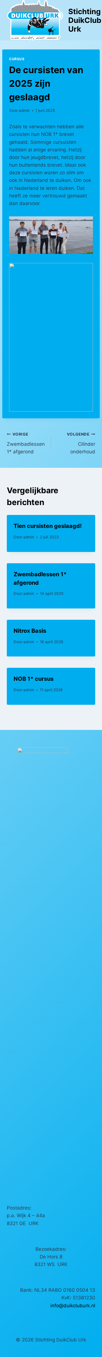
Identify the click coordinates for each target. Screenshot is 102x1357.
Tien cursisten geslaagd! (48, 526)
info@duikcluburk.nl (72, 1305)
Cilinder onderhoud (81, 443)
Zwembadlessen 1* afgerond (26, 443)
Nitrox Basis (30, 630)
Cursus (17, 59)
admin (24, 110)
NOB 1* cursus (34, 678)
